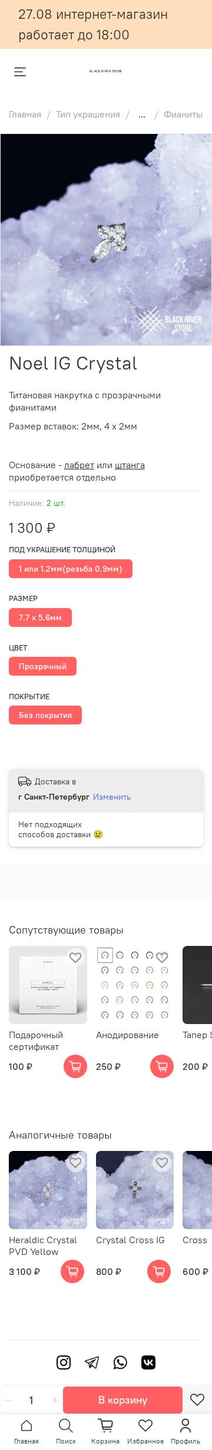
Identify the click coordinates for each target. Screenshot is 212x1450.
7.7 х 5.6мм (40, 617)
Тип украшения (88, 114)
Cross (195, 1239)
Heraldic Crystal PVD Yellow (43, 1245)
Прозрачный (43, 666)
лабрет (79, 465)
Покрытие (29, 696)
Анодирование (127, 1034)
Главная (25, 114)
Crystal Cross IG (130, 1239)
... (141, 114)
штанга (130, 465)
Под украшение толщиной (62, 549)
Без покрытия (45, 715)
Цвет (18, 647)
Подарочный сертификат (36, 1040)
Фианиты (183, 114)
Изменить (112, 796)
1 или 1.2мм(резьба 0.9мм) (70, 568)
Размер (23, 598)
